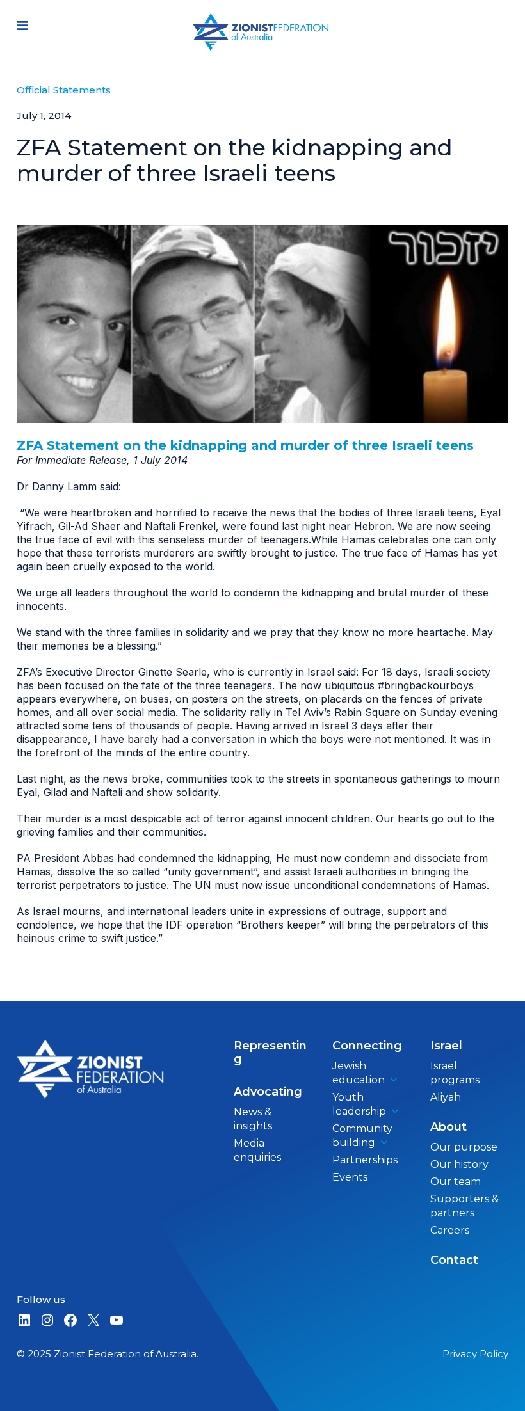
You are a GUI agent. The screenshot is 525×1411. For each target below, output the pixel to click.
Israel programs (455, 1073)
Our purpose (463, 1147)
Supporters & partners (464, 1206)
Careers (449, 1230)
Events (350, 1177)
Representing (270, 1052)
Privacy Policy (475, 1354)
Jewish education (358, 1073)
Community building (362, 1135)
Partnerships (365, 1160)
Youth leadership (359, 1104)
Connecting (367, 1046)
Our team (455, 1182)
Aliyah (445, 1097)
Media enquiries (257, 1150)
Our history (459, 1164)
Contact (454, 1260)
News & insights (253, 1119)
